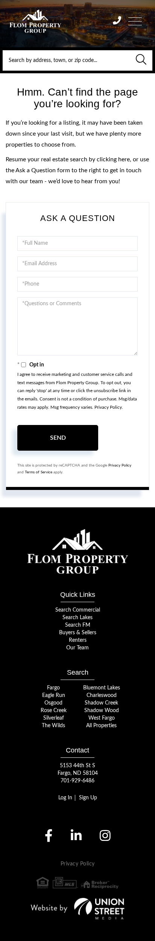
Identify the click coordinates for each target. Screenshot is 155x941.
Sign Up (88, 797)
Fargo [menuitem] (53, 688)
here (124, 159)
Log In (65, 797)
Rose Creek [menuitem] (54, 710)
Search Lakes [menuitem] (77, 617)
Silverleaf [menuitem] (53, 718)
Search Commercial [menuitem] (77, 610)
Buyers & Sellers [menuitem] (77, 632)
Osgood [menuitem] (53, 703)
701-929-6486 (77, 780)
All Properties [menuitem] (101, 725)
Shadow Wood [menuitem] (101, 710)
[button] (141, 60)
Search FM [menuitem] (77, 625)
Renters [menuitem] (78, 640)
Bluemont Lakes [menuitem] (101, 688)
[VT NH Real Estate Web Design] (78, 908)
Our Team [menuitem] (77, 648)
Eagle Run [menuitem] (53, 695)
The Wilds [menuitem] (53, 725)
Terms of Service (38, 472)
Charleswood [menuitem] (102, 695)
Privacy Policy (108, 407)
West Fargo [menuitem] (101, 718)
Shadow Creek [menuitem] (101, 703)
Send (58, 438)
